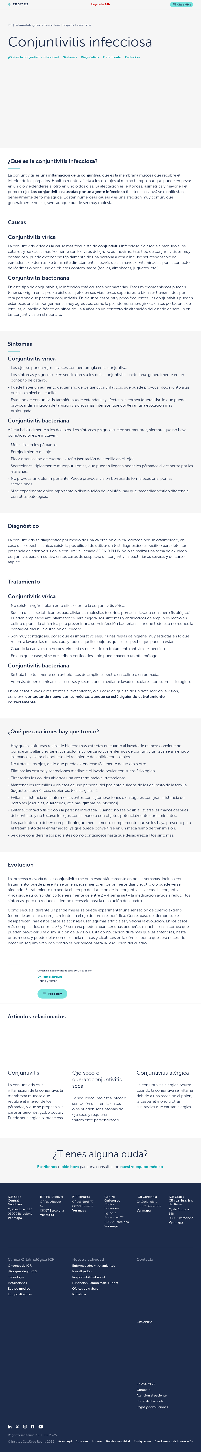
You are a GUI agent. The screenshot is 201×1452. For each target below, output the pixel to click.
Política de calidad (118, 1441)
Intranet (97, 1441)
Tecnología (16, 1277)
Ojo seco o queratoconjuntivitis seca (97, 1079)
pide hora (70, 1166)
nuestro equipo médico (141, 1166)
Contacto (144, 1389)
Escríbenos (47, 1166)
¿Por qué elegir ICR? (22, 1271)
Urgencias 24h (100, 4)
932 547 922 (20, 4)
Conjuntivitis (23, 1073)
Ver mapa (15, 1218)
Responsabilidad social (88, 1277)
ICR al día (79, 1294)
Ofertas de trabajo (85, 1288)
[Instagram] (25, 1427)
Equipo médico (19, 1288)
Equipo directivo (20, 1294)
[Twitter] (17, 1427)
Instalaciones (17, 1282)
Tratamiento (112, 57)
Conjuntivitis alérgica (163, 1073)
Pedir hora (55, 993)
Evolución (132, 57)
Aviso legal (65, 1441)
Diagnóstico (90, 57)
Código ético (142, 1441)
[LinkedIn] (10, 1427)
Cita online (184, 4)
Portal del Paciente (150, 1401)
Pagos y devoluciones (152, 1407)
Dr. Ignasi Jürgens (49, 976)
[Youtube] (40, 1427)
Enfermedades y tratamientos (93, 1265)
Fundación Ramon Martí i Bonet (95, 1282)
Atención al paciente (152, 1395)
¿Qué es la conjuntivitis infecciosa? (33, 57)
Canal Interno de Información (174, 1441)
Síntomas (70, 57)
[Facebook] (33, 1427)
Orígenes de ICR (20, 1265)
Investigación (82, 1271)
